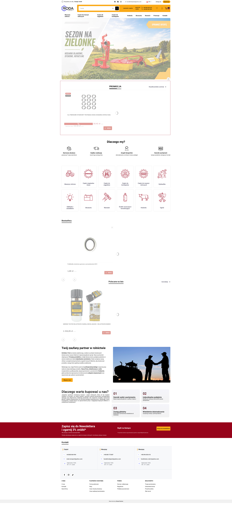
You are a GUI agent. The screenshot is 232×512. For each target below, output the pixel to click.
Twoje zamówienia (150, 484)
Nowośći (147, 15)
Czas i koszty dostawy (95, 489)
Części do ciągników (100, 15)
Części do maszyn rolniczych (83, 15)
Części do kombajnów (115, 15)
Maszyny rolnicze (67, 15)
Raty (90, 486)
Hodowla (129, 15)
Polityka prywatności (123, 489)
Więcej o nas (67, 380)
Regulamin (120, 486)
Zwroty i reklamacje (122, 484)
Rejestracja (166, 1)
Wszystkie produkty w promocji (156, 86)
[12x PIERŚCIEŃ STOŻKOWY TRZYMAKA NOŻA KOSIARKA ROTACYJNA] (89, 102)
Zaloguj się (158, 1)
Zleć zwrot (148, 491)
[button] (117, 8)
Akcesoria (139, 15)
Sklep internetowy (116, 501)
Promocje (156, 15)
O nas (63, 484)
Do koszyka (107, 128)
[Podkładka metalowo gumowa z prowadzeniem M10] (90, 244)
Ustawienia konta (150, 486)
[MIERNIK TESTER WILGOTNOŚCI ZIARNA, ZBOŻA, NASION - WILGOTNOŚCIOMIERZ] (85, 305)
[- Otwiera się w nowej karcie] (64, 475)
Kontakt (165, 15)
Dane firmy (65, 489)
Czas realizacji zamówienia (96, 491)
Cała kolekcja (164, 281)
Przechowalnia (149, 489)
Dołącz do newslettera (163, 428)
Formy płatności (94, 484)
